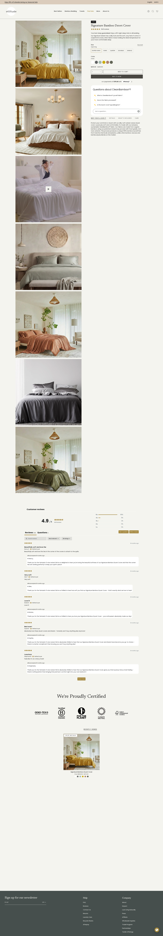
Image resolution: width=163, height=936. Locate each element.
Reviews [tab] (30, 532)
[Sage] (80, 776)
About (124, 902)
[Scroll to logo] (42, 713)
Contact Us (87, 910)
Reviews (85, 906)
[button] (70, 11)
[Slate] (78, 776)
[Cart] (157, 11)
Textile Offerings (127, 932)
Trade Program (127, 924)
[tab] (43, 532)
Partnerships (126, 928)
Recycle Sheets (88, 921)
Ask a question (123, 532)
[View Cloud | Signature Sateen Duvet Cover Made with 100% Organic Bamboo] (48, 189)
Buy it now (116, 76)
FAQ (84, 902)
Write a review (134, 532)
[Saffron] (83, 776)
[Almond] (85, 776)
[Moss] (88, 776)
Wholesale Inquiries (128, 921)
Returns (85, 913)
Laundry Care (87, 917)
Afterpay (86, 924)
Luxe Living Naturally (129, 910)
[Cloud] (75, 776)
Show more (81, 679)
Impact (124, 906)
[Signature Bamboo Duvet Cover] (81, 752)
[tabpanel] (81, 609)
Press (124, 913)
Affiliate (124, 917)
